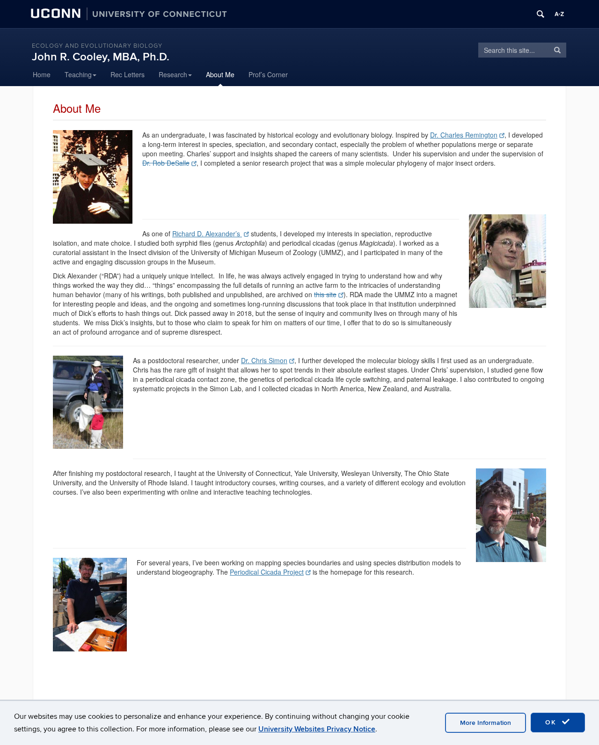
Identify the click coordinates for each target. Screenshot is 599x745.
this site (325, 294)
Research (173, 74)
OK (552, 722)
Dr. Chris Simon (264, 360)
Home (42, 74)
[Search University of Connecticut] (540, 14)
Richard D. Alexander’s (207, 233)
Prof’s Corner (268, 74)
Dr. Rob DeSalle (166, 163)
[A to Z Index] (559, 14)
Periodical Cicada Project (267, 572)
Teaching (78, 74)
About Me (220, 74)
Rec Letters (127, 74)
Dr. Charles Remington (463, 134)
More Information (485, 723)
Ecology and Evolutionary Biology (97, 46)
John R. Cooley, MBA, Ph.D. (100, 57)
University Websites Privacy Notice (316, 729)
